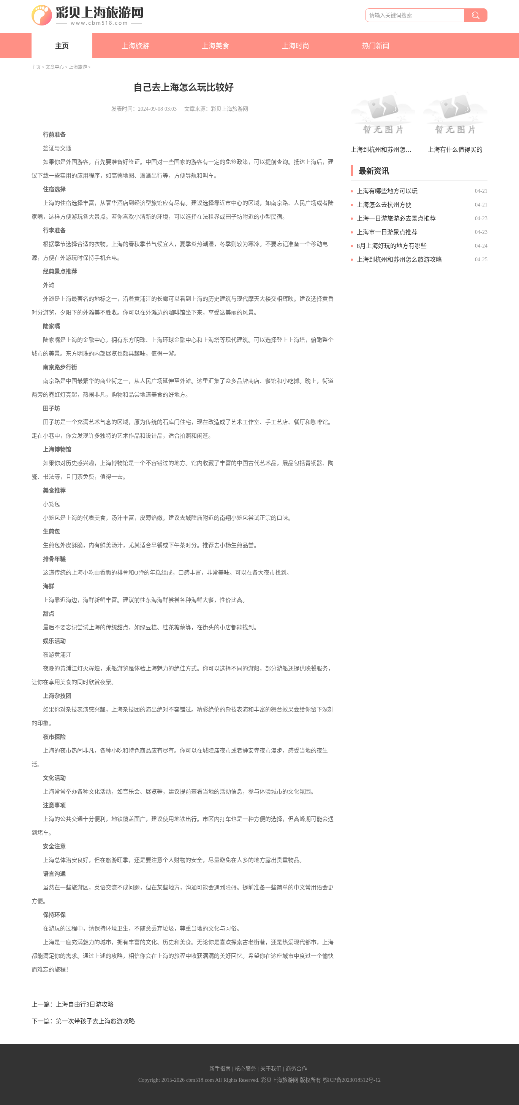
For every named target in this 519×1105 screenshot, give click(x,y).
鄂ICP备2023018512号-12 (352, 1080)
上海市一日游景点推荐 (387, 232)
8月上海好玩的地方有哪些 (392, 246)
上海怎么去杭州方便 (384, 205)
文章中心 (55, 67)
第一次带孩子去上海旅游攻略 (95, 1021)
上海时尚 (295, 46)
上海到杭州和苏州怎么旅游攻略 (399, 259)
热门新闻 (375, 46)
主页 (62, 46)
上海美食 (215, 46)
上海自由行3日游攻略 (85, 1004)
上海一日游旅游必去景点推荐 (396, 218)
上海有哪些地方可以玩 (387, 191)
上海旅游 (135, 46)
